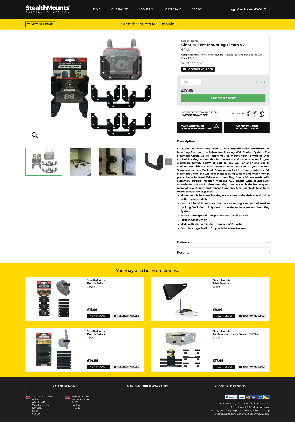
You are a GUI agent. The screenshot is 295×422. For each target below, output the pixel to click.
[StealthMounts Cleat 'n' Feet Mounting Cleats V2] (98, 90)
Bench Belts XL (97, 333)
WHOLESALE (172, 9)
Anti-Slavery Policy (249, 410)
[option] (43, 162)
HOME (96, 9)
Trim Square (221, 282)
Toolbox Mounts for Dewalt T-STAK (236, 333)
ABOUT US (146, 9)
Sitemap (265, 410)
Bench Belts (96, 282)
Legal (234, 410)
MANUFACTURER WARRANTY (147, 386)
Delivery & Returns (220, 410)
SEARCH (197, 9)
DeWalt (166, 24)
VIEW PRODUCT (98, 316)
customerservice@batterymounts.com (250, 414)
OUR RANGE (119, 9)
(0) (251, 9)
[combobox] (191, 82)
